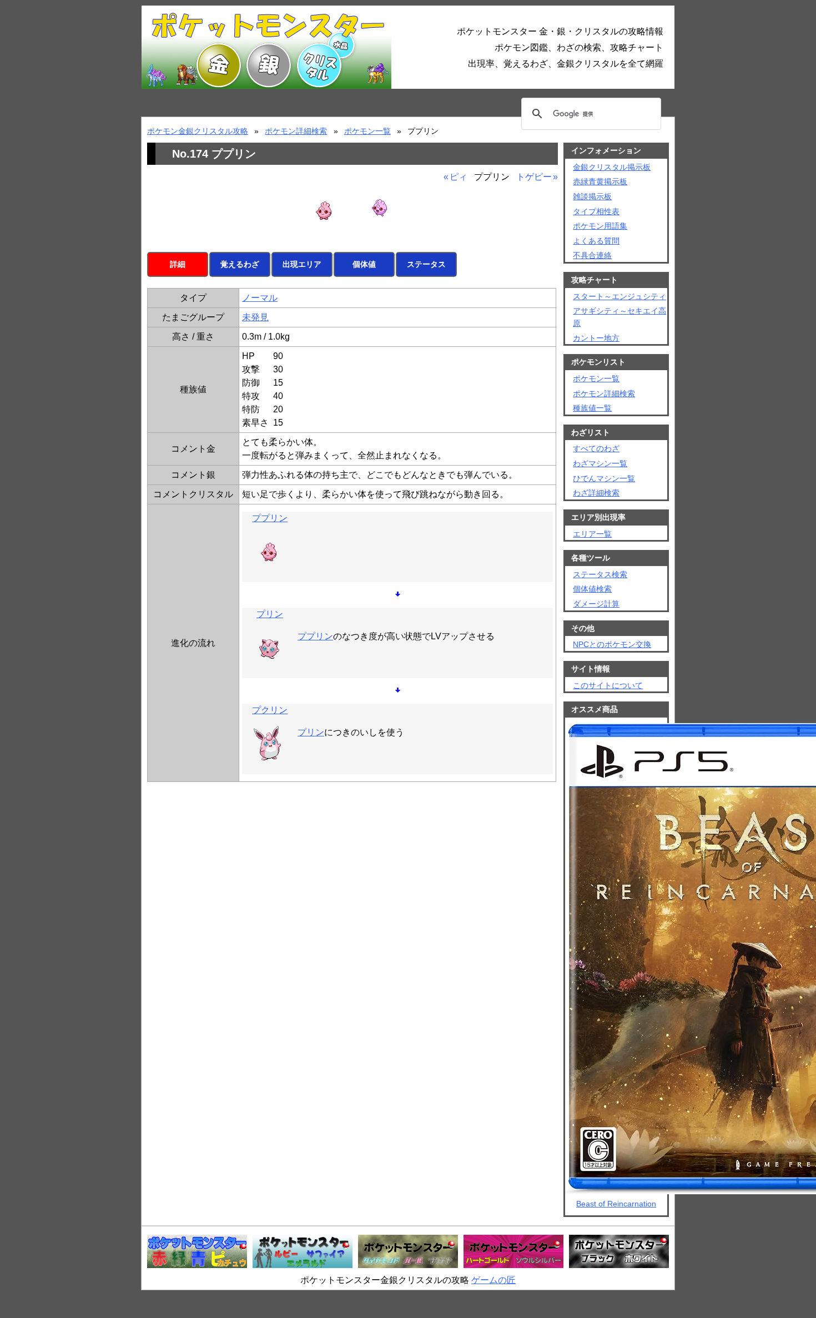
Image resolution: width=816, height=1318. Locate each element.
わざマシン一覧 (600, 463)
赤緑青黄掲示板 (600, 181)
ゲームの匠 (493, 1280)
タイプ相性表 (596, 211)
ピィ (458, 176)
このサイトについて (608, 685)
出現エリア (302, 264)
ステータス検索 (600, 574)
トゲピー (534, 176)
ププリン (270, 518)
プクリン (270, 710)
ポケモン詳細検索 (296, 131)
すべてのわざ (596, 448)
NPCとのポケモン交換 (612, 644)
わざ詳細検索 (596, 492)
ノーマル (260, 297)
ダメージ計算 (596, 603)
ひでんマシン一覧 (604, 478)
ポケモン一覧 (367, 131)
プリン (269, 614)
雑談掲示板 (592, 196)
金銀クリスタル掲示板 (612, 167)
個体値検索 (592, 588)
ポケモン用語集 (600, 225)
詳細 (177, 264)
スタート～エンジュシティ (619, 296)
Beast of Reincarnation (616, 1203)
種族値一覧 (592, 407)
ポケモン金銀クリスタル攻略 (197, 131)
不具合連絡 (592, 255)
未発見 (255, 317)
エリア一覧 (592, 533)
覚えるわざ (239, 264)
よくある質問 (596, 240)
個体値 (364, 264)
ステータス (426, 264)
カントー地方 (596, 338)
